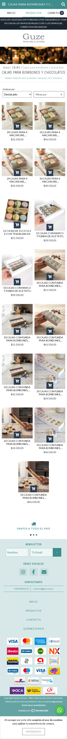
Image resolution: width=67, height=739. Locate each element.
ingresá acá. (57, 701)
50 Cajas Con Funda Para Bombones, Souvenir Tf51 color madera (17, 389)
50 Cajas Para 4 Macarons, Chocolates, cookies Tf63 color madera (49, 180)
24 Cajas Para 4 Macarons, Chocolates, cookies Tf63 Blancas (17, 134)
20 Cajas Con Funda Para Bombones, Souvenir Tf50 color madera (17, 442)
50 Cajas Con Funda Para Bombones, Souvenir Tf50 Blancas (50, 446)
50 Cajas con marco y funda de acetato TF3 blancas (17, 289)
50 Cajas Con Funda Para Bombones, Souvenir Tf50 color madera (33, 496)
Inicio (6, 67)
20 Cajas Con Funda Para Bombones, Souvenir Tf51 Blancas (50, 284)
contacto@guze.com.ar (43, 589)
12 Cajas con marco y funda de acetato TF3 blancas (50, 235)
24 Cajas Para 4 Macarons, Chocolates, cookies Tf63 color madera (17, 180)
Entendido (33, 731)
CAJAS (16, 67)
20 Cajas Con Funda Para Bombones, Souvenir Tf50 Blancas (50, 393)
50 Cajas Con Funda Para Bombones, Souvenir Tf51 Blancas (50, 339)
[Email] (44, 572)
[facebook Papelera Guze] (33, 572)
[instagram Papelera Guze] (23, 572)
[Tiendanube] (33, 711)
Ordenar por (9, 89)
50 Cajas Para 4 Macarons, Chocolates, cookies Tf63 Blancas (50, 134)
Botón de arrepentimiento (34, 705)
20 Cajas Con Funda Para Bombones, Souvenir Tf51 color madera (17, 339)
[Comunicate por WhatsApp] (59, 710)
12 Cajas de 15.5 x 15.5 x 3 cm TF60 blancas (17, 232)
